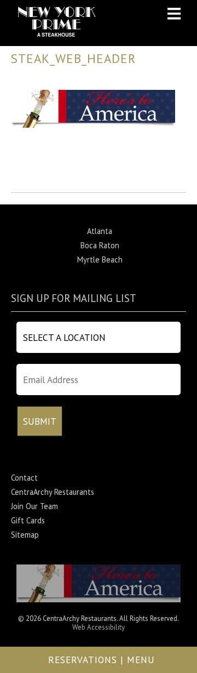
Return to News (37, 185)
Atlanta (99, 231)
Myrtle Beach (100, 259)
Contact (24, 477)
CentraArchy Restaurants (52, 492)
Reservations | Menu (101, 659)
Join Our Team (34, 506)
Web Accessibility (98, 627)
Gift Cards (28, 520)
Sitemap (25, 534)
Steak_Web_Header (73, 58)
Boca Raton (99, 245)
